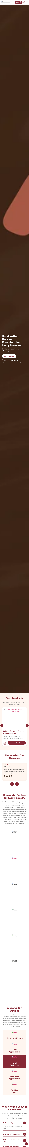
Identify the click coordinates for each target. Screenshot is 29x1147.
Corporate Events (15, 1038)
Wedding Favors (14, 1091)
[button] (1, 725)
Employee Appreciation (14, 1077)
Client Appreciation (14, 1050)
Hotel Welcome (14, 1064)
